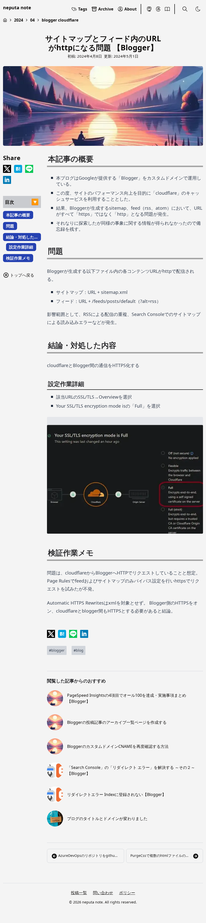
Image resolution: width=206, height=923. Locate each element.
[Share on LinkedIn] (7, 180)
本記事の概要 (18, 215)
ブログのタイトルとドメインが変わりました (107, 818)
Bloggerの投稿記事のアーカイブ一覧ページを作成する (117, 722)
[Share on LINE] (29, 169)
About (130, 9)
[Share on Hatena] (18, 169)
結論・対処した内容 (20, 237)
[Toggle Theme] (198, 9)
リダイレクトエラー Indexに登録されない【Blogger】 (116, 794)
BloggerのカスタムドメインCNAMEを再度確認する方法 (118, 746)
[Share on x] (7, 169)
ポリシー (127, 892)
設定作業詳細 (21, 247)
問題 (10, 226)
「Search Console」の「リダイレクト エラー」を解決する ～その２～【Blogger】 (131, 770)
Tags (82, 9)
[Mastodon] (149, 9)
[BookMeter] (167, 9)
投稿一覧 (79, 892)
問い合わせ (103, 892)
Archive (105, 9)
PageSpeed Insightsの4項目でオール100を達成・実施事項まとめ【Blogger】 (126, 698)
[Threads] (158, 9)
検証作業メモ (18, 258)
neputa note (17, 8)
